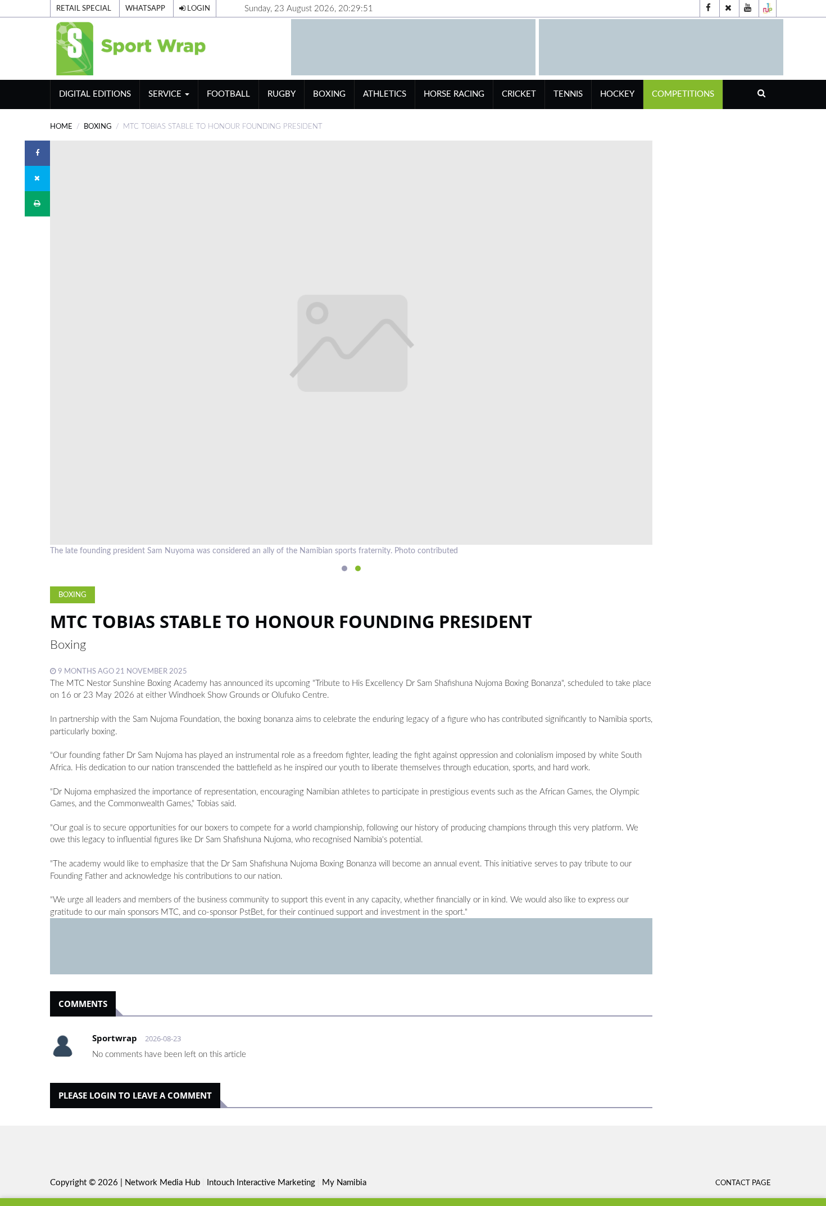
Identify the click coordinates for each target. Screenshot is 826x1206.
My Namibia (344, 1182)
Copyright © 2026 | (87, 1182)
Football (228, 94)
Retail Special (83, 8)
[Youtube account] (747, 8)
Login (197, 8)
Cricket (519, 94)
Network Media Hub (162, 1182)
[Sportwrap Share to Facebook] (37, 153)
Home (61, 126)
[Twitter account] (728, 8)
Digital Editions (95, 94)
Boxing (329, 94)
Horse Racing (454, 94)
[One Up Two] (767, 8)
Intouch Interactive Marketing (261, 1182)
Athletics (384, 94)
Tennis (568, 94)
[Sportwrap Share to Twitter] (37, 178)
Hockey (617, 94)
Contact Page (743, 1183)
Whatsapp (145, 8)
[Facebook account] (708, 8)
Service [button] (166, 94)
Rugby (281, 94)
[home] (151, 47)
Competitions (683, 94)
